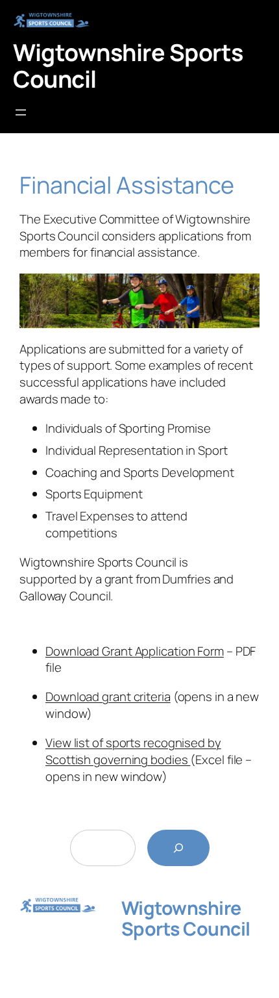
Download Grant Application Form (134, 651)
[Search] (178, 848)
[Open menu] (21, 112)
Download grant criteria (108, 696)
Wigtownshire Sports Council (128, 65)
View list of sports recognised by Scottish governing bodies (133, 751)
